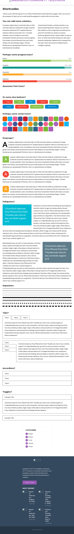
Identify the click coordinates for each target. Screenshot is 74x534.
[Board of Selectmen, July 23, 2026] (25, 510)
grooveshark (35, 119)
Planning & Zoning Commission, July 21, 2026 (48, 515)
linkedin (30, 119)
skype (10, 119)
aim (5, 119)
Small (8, 102)
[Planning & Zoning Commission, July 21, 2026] (41, 510)
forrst (40, 119)
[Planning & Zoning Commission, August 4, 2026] (41, 492)
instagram (45, 119)
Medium (43, 102)
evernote (56, 119)
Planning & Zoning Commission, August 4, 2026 (48, 497)
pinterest (25, 119)
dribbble (15, 119)
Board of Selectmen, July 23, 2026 (32, 513)
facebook (20, 119)
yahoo (61, 119)
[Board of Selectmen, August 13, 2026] (25, 492)
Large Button (22, 106)
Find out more (29, 482)
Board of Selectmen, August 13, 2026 (32, 496)
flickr (51, 119)
